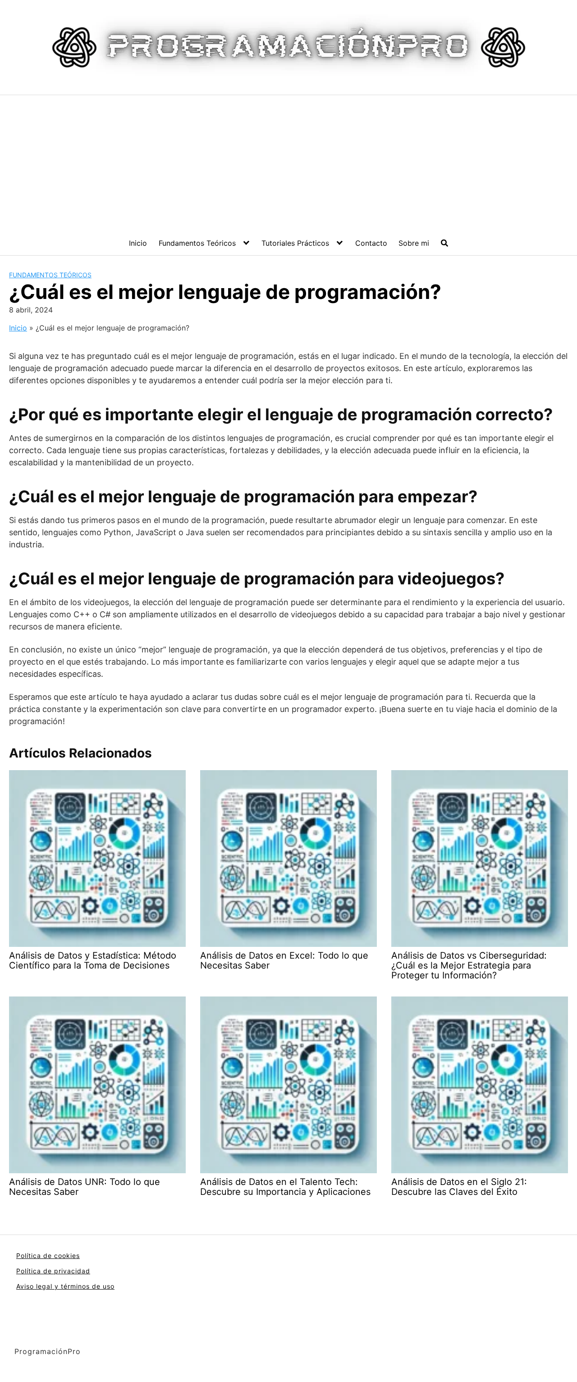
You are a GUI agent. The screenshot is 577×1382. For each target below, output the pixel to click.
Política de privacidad (53, 1271)
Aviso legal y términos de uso (65, 1286)
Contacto (371, 243)
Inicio (138, 243)
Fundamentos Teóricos (197, 243)
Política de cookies (48, 1255)
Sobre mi (413, 243)
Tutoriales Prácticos (295, 243)
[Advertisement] (288, 163)
